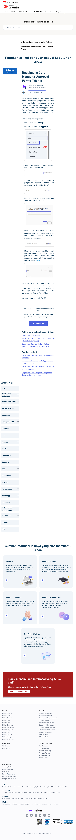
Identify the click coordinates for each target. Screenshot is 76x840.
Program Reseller (44, 755)
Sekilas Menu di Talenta (31, 335)
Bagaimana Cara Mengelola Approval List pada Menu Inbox (37, 362)
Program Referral (44, 753)
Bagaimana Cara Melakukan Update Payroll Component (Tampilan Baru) (35, 345)
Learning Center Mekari (36, 85)
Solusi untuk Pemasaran (47, 727)
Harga (13, 12)
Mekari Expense (7, 725)
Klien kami (5, 771)
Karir (3, 774)
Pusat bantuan (43, 746)
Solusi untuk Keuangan (46, 722)
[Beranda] (11, 6)
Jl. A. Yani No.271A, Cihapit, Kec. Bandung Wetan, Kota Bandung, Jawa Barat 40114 (25, 798)
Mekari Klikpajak (7, 730)
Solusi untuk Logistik (45, 732)
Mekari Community (45, 750)
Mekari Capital (7, 734)
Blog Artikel (6, 748)
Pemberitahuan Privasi (9, 776)
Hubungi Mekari (44, 748)
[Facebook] (39, 298)
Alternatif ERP (43, 734)
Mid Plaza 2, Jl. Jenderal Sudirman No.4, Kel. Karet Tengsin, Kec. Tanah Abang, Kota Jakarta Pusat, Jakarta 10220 (34, 787)
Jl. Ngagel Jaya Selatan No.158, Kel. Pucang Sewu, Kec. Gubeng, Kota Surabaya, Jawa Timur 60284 (31, 792)
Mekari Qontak (7, 718)
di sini (36, 115)
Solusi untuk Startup (45, 713)
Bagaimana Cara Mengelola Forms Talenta (38, 366)
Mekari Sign (6, 720)
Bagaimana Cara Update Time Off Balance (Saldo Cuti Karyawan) (38, 339)
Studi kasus (6, 746)
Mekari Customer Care (42, 12)
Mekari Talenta (24, 12)
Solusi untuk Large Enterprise (48, 718)
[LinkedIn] (45, 298)
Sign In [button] (58, 12)
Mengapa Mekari (7, 769)
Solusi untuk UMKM (45, 715)
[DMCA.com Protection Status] (69, 822)
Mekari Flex (6, 722)
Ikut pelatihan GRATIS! (37, 92)
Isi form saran (38, 323)
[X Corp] (42, 298)
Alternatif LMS (43, 737)
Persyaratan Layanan (9, 779)
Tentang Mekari (7, 767)
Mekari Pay (6, 732)
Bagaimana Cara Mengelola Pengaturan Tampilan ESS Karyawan (37, 374)
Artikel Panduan (44, 758)
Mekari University (8, 739)
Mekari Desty (6, 737)
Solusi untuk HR (44, 720)
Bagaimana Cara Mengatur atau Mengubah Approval (38, 356)
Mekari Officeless (8, 727)
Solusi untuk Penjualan (46, 725)
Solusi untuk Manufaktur (47, 730)
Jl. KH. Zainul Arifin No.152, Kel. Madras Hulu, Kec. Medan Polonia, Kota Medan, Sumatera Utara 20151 (31, 804)
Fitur (6, 12)
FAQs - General (28, 370)
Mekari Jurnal (6, 715)
